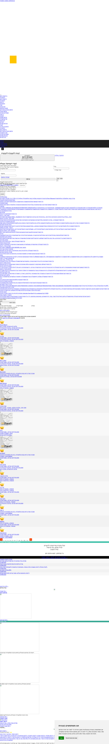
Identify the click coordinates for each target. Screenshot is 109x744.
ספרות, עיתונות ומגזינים (6, 252)
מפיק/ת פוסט (24, 244)
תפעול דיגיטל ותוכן (25, 217)
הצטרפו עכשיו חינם (5, 315)
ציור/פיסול (2, 204)
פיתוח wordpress (37, 293)
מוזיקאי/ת (38, 235)
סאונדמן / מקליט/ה (31, 273)
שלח (58, 178)
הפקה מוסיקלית (55, 235)
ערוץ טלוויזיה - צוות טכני (6, 259)
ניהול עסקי (20, 290)
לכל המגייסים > (4, 620)
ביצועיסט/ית (24, 256)
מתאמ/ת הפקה (17, 244)
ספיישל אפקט (26, 238)
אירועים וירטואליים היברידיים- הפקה (59, 229)
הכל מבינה (2, 106)
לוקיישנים (2, 120)
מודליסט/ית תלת (65, 209)
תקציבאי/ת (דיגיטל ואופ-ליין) (7, 270)
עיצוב (1, 255)
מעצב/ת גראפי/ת (70, 256)
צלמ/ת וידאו (3, 276)
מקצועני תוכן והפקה (5, 185)
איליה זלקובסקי (4, 476)
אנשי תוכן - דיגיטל (4, 215)
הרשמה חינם (3, 99)
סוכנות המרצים (4, 108)
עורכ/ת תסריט (22, 220)
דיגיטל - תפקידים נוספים (6, 227)
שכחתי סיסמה (5, 177)
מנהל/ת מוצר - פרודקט (12, 241)
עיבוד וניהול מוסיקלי (10, 235)
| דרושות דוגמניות (32, 735)
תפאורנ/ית (2, 298)
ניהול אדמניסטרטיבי (24, 204)
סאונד (44, 296)
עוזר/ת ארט (20, 238)
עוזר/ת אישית (3, 290)
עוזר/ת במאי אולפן (70, 198)
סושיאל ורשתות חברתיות (6, 249)
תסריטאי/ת (3, 220)
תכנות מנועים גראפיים (5, 226)
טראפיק (22, 261)
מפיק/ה (9, 279)
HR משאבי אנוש (21, 247)
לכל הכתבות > (3, 716)
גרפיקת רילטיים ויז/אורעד (14, 256)
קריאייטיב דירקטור (16, 226)
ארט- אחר (55, 238)
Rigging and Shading (12, 207)
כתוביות (34, 232)
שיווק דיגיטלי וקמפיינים (6, 284)
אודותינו (9, 734)
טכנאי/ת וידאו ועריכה (63, 267)
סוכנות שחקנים (8, 282)
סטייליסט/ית (8, 201)
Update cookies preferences (7, 0)
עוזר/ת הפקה (3, 244)
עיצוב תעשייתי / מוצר (5, 258)
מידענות (10, 229)
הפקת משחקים (46, 226)
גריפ (63, 273)
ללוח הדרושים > (4, 586)
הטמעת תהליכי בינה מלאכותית (37, 223)
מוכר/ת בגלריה (33, 204)
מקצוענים (2, 103)
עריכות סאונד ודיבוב (5, 262)
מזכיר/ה (67, 288)
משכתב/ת (21, 232)
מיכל (1, 430)
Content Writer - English (13, 217)
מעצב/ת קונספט (24, 209)
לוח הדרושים (6, 318)
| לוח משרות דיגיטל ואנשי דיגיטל (9, 735)
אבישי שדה (3, 464)
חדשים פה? (27, 157)
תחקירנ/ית (8, 220)
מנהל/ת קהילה (28, 250)
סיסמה (3, 173)
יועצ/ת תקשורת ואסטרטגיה (82, 288)
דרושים (2, 102)
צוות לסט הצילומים (5, 272)
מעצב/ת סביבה (40, 209)
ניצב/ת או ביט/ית (16, 282)
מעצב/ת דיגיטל (62, 256)
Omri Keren (3, 533)
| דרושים (10, 737)
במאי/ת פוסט (72, 267)
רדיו (1, 278)
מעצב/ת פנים (55, 256)
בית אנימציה (93, 209)
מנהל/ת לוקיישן (52, 273)
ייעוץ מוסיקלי (44, 235)
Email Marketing (43, 285)
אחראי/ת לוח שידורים (41, 261)
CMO (15, 247)
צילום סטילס (9, 276)
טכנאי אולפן (18, 279)
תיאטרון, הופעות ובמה (6, 295)
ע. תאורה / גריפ (22, 273)
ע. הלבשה (2, 201)
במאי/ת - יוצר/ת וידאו (51, 220)
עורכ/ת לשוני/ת (9, 253)
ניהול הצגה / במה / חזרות (52, 296)
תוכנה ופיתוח (3, 292)
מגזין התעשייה (3, 132)
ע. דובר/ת (9, 290)
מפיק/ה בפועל (30, 244)
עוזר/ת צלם (15, 276)
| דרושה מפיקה (49, 735)
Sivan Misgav (3, 325)
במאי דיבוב (35, 264)
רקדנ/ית (16, 298)
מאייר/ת (72, 209)
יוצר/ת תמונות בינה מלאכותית (21, 223)
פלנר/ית (23, 270)
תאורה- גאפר (8, 273)
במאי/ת (15, 296)
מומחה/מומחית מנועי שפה (6, 223)
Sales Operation (65, 285)
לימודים (2, 122)
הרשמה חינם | (4, 96)
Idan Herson (3, 383)
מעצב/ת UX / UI (43, 256)
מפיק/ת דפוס (27, 253)
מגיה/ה (25, 232)
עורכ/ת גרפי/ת (17, 253)
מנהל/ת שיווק (13, 288)
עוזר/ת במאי (10, 244)
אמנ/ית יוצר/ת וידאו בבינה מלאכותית (73, 223)
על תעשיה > (3, 591)
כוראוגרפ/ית (85, 296)
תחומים (2, 194)
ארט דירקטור (61, 238)
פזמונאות (2, 235)
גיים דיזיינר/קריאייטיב (55, 226)
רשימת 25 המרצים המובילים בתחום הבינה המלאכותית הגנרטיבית (17, 652)
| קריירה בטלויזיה (36, 737)
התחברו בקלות (59, 155)
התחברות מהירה (4, 126)
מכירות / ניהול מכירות (59, 288)
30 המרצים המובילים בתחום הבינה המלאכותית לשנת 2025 (15, 684)
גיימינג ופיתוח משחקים (5, 224)
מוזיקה (1, 233)
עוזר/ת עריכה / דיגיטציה (31, 267)
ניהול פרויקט (3, 241)
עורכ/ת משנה (35, 220)
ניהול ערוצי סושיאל (19, 250)
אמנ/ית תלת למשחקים (67, 226)
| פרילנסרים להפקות (26, 737)
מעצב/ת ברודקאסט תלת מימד (95, 256)
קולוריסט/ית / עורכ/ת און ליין (7, 267)
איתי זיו (2, 336)
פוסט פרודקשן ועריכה (5, 266)
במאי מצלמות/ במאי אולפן (33, 198)
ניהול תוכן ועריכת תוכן (35, 217)
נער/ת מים (45, 273)
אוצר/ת (48, 204)
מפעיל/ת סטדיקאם (30, 276)
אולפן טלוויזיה (3, 197)
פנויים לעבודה (3, 119)
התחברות (2, 97)
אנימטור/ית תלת (77, 207)
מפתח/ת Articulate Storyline (25, 293)
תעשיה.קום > (3, 731)
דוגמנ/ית (34, 282)
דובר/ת (100, 288)
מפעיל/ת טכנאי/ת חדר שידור (12, 261)
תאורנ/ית (2, 273)
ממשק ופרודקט (4, 239)
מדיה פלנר (103, 285)
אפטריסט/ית (79, 267)
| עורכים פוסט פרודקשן (47, 737)
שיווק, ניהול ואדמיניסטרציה (7, 287)
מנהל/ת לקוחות (55, 270)
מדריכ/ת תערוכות (41, 204)
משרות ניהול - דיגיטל (5, 246)
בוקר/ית (19, 296)
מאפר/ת (34, 201)
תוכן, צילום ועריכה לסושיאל (7, 250)
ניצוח (16, 235)
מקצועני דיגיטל (14, 185)
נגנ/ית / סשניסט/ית (31, 235)
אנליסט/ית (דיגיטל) (5, 213)
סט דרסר (38, 238)
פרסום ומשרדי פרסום (5, 269)
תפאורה (57, 198)
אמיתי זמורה (3, 406)
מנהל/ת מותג (43, 288)
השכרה (2, 116)
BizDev (9, 247)
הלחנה (60, 235)
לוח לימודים (3, 137)
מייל (55, 166)
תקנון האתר (15, 734)
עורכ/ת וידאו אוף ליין (20, 267)
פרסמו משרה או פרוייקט (6, 109)
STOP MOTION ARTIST (25, 207)
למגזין (1, 125)
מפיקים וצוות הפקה (5, 243)
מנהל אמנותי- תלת (56, 209)
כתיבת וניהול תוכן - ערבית (48, 217)
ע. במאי (41, 296)
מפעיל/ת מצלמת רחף (40, 276)
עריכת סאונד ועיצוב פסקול (15, 264)
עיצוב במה (36, 296)
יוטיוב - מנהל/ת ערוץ (66, 217)
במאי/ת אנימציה (86, 209)
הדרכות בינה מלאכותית (51, 223)
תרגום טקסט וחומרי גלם (6, 232)
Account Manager (12, 285)
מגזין (1, 105)
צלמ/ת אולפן (62, 198)
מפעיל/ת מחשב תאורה (64, 296)
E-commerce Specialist (33, 285)
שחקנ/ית (2, 282)
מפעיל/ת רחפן (22, 276)
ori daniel (2, 453)
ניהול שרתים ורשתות (43, 267)
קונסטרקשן (3, 238)
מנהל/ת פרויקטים (28, 288)
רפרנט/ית (2, 261)
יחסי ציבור (72, 288)
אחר (53, 207)
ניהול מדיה (87, 285)
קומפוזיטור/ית (3, 210)
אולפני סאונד (41, 264)
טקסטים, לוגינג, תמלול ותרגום (7, 230)
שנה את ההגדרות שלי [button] (71, 738)
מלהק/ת (23, 282)
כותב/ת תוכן (58, 217)
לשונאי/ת (29, 232)
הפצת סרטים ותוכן (94, 288)
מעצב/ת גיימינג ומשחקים (81, 256)
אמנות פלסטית (4, 203)
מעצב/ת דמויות (48, 209)
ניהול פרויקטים (4, 229)
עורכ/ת (22, 253)
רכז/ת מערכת (14, 220)
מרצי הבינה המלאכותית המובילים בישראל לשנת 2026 (14, 715)
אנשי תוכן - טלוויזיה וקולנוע (7, 218)
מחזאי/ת (79, 296)
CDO (12, 247)
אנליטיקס (2, 212)
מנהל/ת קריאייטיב (53, 267)
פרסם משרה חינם (15, 318)
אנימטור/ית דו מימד (47, 207)
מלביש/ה (30, 201)
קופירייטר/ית (18, 270)
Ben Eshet (3, 372)
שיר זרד (2, 487)
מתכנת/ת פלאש (7, 209)
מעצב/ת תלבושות (16, 201)
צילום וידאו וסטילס (5, 275)
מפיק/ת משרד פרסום (36, 270)
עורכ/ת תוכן (29, 220)
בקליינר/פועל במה (8, 296)
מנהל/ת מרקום (36, 288)
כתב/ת (36, 253)
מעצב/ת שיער (24, 201)
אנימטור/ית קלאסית (97, 207)
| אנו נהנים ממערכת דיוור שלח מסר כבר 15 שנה (28, 738)
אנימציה (2, 206)
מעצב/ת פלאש (32, 209)
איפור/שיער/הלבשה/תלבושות (7, 200)
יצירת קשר (3, 734)
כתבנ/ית (33, 253)
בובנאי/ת (38, 282)
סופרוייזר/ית (28, 270)
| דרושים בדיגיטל (16, 737)
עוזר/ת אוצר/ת (9, 204)
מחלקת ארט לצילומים (5, 236)
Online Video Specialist (54, 285)
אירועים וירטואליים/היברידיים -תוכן (21, 229)
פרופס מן (8, 238)
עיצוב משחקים (25, 226)
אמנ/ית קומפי (60, 223)
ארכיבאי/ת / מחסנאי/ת (30, 261)
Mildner (2, 521)
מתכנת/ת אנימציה (15, 209)
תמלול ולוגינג (16, 232)
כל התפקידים (3, 198)
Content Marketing (22, 285)
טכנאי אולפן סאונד (27, 264)
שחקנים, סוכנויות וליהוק (6, 281)
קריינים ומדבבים (4, 264)
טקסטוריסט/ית (78, 209)
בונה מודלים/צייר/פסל (46, 238)
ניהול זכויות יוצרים (22, 235)
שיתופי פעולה (3, 117)
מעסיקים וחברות (4, 112)
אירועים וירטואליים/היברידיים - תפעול (40, 229)
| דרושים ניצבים (41, 735)
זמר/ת (49, 235)
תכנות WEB (45, 293)
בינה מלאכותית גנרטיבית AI (7, 221)
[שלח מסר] (54, 589)
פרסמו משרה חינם (4, 310)
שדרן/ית (2, 279)
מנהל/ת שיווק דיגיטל (95, 285)
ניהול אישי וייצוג (33, 290)
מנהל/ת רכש (20, 288)
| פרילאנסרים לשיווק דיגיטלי (48, 738)
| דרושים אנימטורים (23, 735)
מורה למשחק (28, 282)
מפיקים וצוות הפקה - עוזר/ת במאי (8, 723)
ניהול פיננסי (15, 290)
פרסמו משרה (3, 111)
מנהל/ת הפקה (38, 244)
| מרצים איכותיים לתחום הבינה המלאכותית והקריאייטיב (8, 739)
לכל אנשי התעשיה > (5, 726)
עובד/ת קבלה (16, 204)
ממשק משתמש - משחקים (35, 226)
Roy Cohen (3, 360)
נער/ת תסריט (39, 273)
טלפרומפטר (59, 273)
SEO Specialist (73, 285)
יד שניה (2, 114)
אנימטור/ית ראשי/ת (87, 207)
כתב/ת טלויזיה (42, 220)
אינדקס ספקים (4, 123)
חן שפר (2, 510)
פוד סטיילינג (13, 238)
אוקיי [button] (61, 738)
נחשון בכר (2, 498)
